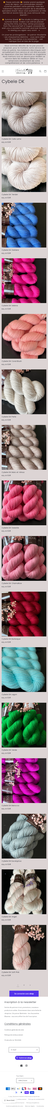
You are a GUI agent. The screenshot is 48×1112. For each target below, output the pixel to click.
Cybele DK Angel (9, 917)
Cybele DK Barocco (10, 805)
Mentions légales (30, 1106)
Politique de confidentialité (36, 1099)
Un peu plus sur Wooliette (12, 1040)
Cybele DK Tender (10, 194)
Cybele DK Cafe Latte (11, 139)
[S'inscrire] (36, 1049)
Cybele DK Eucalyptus (12, 861)
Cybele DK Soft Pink (10, 972)
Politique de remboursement (13, 1035)
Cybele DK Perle (9, 417)
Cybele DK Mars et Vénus (13, 472)
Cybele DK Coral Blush (12, 361)
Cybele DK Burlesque (11, 639)
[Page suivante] (30, 985)
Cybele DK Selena (10, 306)
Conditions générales (17, 1023)
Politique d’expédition (32, 1102)
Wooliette (16, 1096)
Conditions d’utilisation (17, 1102)
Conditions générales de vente (14, 1030)
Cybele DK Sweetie (10, 528)
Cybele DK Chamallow (12, 583)
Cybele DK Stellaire (10, 250)
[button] (2, 71)
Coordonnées (40, 1106)
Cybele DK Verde (9, 750)
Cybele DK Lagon (9, 694)
